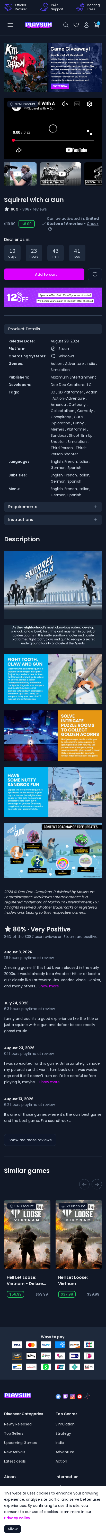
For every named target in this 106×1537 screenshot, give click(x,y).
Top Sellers (13, 1433)
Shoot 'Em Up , (81, 435)
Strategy (63, 1433)
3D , (54, 392)
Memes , (59, 429)
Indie (60, 1442)
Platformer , (77, 429)
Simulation (60, 369)
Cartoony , (78, 404)
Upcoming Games (20, 1442)
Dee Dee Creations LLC (71, 384)
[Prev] (11, 67)
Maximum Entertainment (73, 377)
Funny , (79, 423)
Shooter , (59, 441)
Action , (58, 363)
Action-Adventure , (69, 398)
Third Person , (63, 447)
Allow (12, 1529)
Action (61, 1461)
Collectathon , (64, 410)
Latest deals (15, 1461)
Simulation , (78, 441)
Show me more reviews (30, 1140)
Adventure (65, 1452)
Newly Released (18, 1424)
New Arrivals (14, 1452)
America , (60, 404)
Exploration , (62, 423)
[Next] (95, 67)
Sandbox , (60, 435)
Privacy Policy (17, 1518)
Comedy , (86, 410)
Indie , (92, 363)
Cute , (79, 416)
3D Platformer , (72, 392)
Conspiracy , (62, 416)
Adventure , (76, 363)
